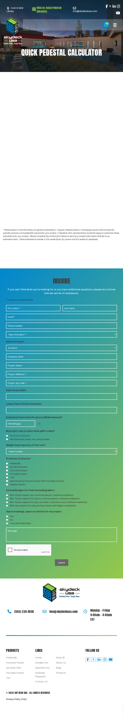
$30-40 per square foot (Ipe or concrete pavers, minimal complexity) (45, 498)
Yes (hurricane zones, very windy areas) (30, 439)
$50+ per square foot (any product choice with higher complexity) (43, 505)
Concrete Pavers (18, 470)
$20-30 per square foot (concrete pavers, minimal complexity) (41, 495)
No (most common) (20, 436)
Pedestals (15, 463)
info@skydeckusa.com (63, 611)
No (11, 520)
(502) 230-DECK (24, 611)
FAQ (24, 699)
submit (61, 562)
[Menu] (115, 25)
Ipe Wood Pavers (18, 467)
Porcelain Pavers (18, 474)
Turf (12, 477)
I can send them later (20, 523)
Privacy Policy (13, 699)
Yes (12, 516)
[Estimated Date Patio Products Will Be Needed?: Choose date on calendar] (38, 423)
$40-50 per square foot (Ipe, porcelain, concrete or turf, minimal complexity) (48, 502)
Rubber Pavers (17, 484)
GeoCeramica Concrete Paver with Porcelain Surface (37, 481)
